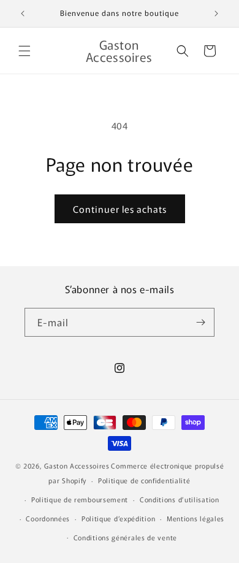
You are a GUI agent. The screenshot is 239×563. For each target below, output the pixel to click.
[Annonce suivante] (216, 13)
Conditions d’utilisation (179, 499)
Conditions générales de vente (125, 537)
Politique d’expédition (118, 518)
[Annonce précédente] (22, 13)
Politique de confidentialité (144, 480)
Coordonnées (48, 518)
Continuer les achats (120, 208)
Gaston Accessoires (77, 465)
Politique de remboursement (79, 499)
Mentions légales (195, 518)
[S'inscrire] (200, 322)
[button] (24, 50)
